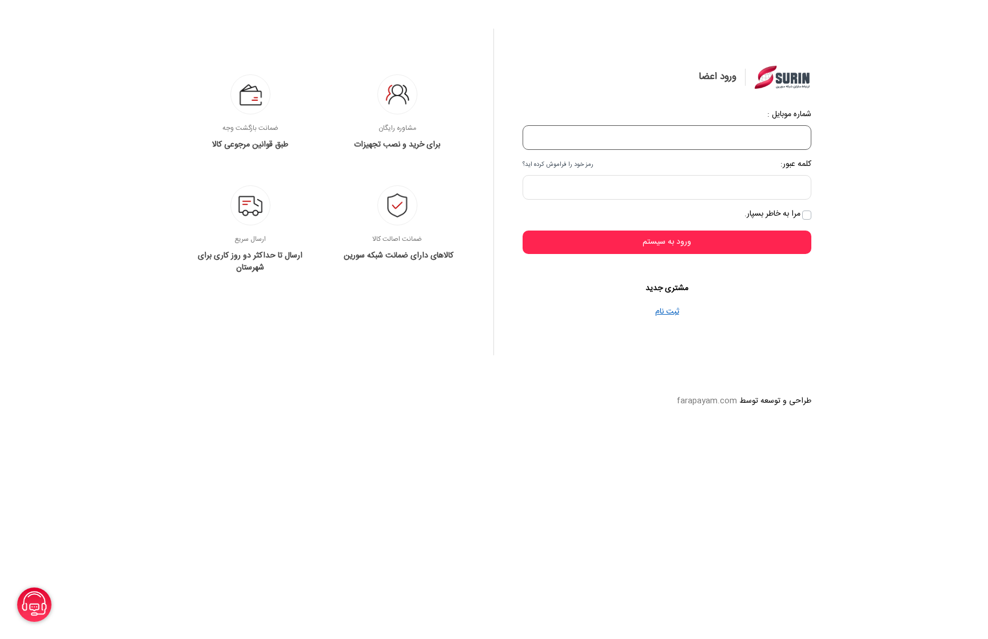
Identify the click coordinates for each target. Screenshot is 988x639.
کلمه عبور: (795, 164)
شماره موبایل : (789, 115)
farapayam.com (707, 401)
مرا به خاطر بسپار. (772, 214)
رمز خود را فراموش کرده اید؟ (558, 165)
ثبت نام (667, 312)
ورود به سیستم (667, 242)
